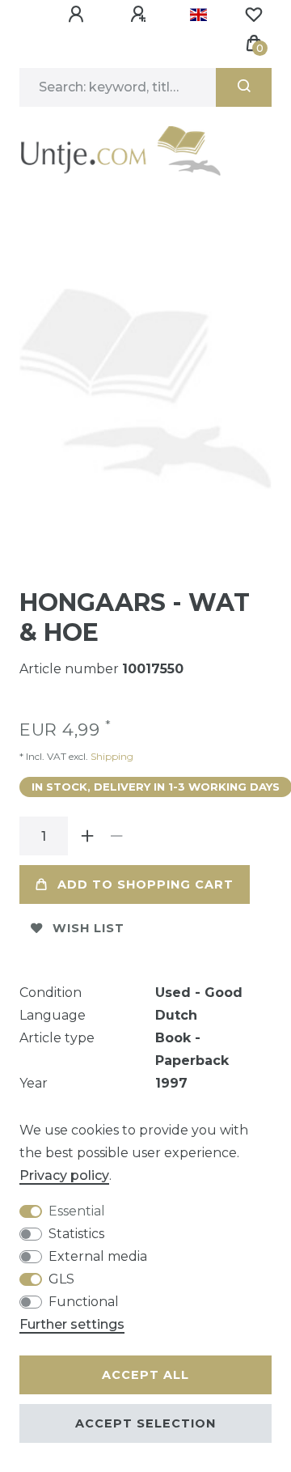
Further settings (71, 1324)
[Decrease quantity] (116, 836)
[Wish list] (253, 14)
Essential (76, 1211)
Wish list (88, 928)
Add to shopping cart (145, 884)
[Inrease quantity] (87, 836)
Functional (83, 1301)
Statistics (76, 1233)
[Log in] (78, 14)
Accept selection (145, 1423)
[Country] (198, 14)
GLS (61, 1279)
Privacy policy (64, 1175)
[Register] (141, 14)
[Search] (244, 87)
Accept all (145, 1375)
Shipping (110, 756)
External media (97, 1256)
